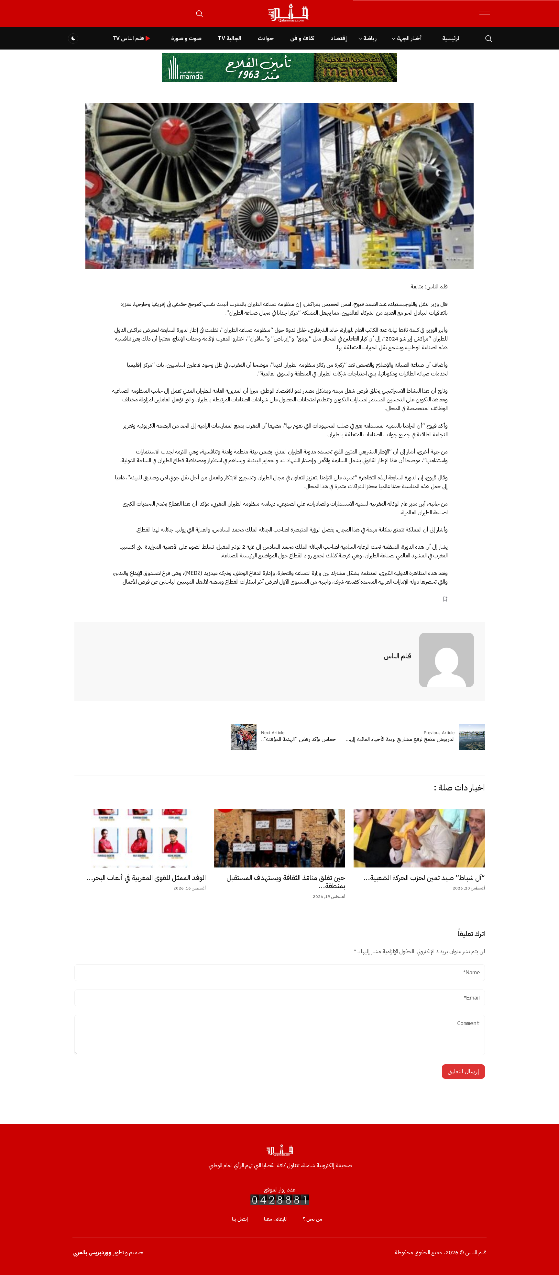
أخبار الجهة (409, 38)
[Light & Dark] (73, 38)
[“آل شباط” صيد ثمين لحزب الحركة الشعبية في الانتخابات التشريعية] (419, 838)
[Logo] (288, 22)
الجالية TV (229, 38)
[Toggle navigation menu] (484, 13)
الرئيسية (451, 38)
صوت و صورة (186, 38)
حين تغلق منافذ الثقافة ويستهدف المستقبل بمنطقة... (285, 882)
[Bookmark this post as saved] (445, 599)
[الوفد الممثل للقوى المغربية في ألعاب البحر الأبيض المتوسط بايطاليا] (140, 838)
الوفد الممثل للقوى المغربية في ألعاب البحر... (146, 878)
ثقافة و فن (302, 38)
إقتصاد (339, 38)
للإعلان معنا (275, 1219)
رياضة (370, 38)
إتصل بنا (240, 1219)
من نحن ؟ (312, 1219)
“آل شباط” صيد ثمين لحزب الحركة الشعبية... (424, 878)
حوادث (266, 38)
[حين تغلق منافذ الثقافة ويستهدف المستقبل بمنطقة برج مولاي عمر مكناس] (279, 838)
